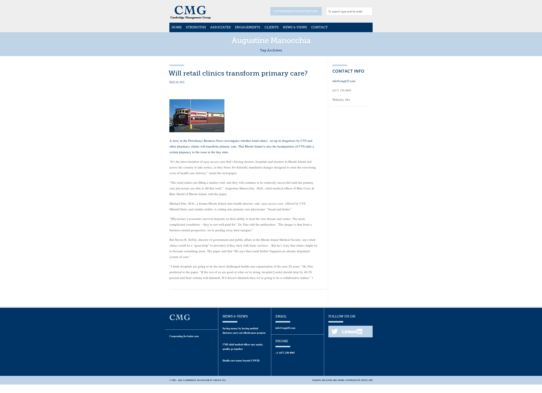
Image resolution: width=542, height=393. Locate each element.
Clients (271, 27)
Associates (220, 27)
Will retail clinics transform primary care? (238, 73)
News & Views (295, 27)
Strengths (196, 27)
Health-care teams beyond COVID (241, 360)
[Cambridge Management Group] (190, 18)
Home (176, 27)
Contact (319, 27)
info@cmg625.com (343, 81)
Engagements (247, 27)
